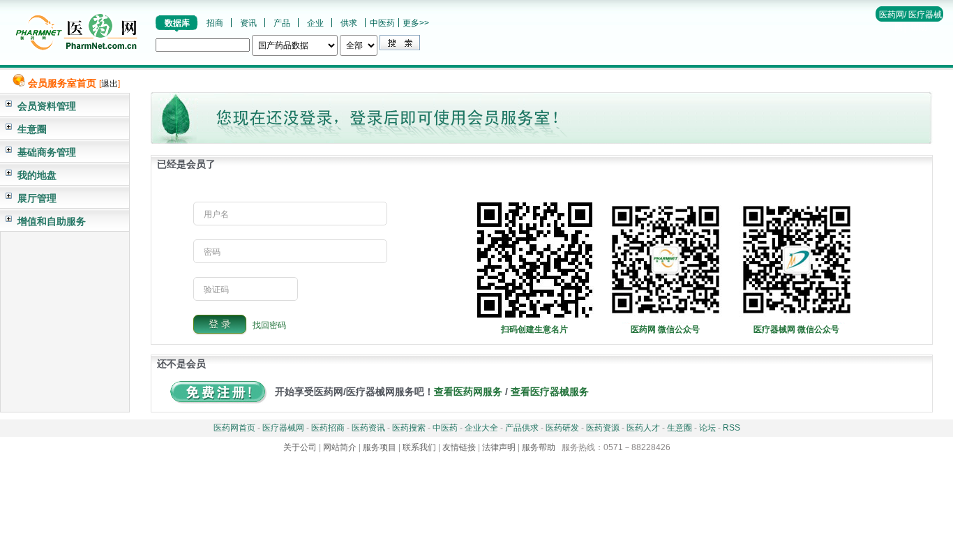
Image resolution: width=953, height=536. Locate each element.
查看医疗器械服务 (550, 391)
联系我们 (419, 447)
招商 (215, 23)
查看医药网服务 (468, 391)
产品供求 (522, 428)
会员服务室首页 (62, 83)
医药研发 (562, 428)
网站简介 (340, 447)
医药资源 (603, 428)
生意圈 (32, 129)
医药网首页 (234, 428)
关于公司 (300, 447)
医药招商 (328, 428)
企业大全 (481, 428)
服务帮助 (538, 447)
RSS (731, 428)
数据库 (177, 23)
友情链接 (459, 447)
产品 (281, 23)
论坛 (707, 428)
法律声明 (499, 447)
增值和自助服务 (51, 221)
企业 (315, 23)
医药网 (891, 15)
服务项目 (379, 447)
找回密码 (269, 324)
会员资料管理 (46, 106)
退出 (109, 84)
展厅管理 (37, 198)
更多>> (416, 23)
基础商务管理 (46, 152)
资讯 (248, 23)
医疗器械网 (283, 428)
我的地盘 (37, 175)
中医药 (382, 23)
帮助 (918, 27)
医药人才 (643, 428)
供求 (348, 23)
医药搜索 (409, 428)
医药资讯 (368, 428)
